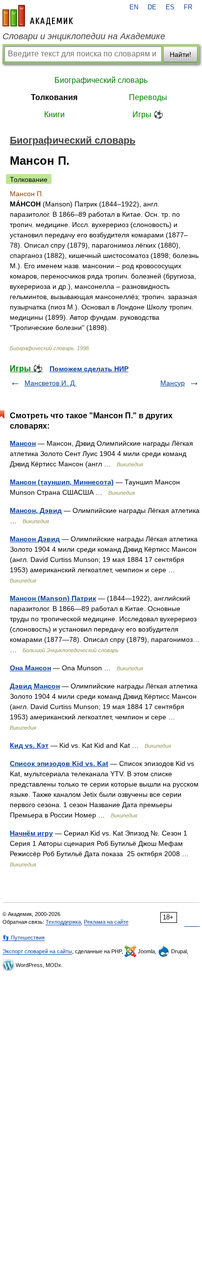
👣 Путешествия (23, 938)
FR (188, 7)
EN (133, 7)
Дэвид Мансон (35, 686)
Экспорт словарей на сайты (37, 951)
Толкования (54, 97)
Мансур (172, 383)
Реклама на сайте (106, 922)
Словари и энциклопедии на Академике (83, 36)
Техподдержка (63, 922)
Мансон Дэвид (35, 539)
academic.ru (37, 15)
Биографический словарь (101, 80)
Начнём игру (31, 833)
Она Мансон (30, 668)
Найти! (180, 54)
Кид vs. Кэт (29, 745)
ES (170, 7)
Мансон (23, 443)
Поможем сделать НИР (89, 369)
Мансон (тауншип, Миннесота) (62, 482)
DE (152, 7)
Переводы (148, 97)
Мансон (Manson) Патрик (53, 598)
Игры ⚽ (147, 114)
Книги (54, 114)
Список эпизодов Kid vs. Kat (59, 763)
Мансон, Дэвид (36, 510)
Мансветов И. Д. (50, 383)
